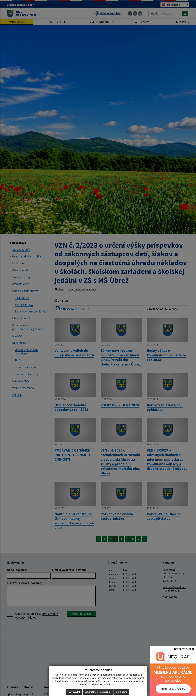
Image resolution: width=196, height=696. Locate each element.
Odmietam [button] (121, 691)
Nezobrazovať (183, 649)
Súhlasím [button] (74, 691)
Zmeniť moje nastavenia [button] (97, 691)
